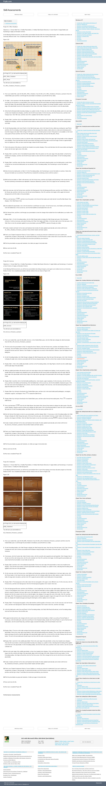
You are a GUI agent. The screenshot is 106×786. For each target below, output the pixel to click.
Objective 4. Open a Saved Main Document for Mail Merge (89, 694)
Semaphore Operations (44, 762)
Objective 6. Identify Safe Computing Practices (86, 112)
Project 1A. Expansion (81, 538)
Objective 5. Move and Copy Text (84, 586)
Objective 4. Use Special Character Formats (86, 244)
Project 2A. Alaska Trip (81, 172)
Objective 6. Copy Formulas (83, 340)
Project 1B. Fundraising (82, 422)
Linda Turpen (70, 741)
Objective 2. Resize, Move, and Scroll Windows (87, 27)
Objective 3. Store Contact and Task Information (87, 53)
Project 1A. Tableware (81, 284)
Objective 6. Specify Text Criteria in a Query (86, 467)
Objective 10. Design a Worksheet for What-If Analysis (88, 349)
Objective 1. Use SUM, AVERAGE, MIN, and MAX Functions (89, 375)
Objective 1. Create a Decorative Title (85, 239)
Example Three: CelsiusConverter (12, 773)
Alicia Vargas (65, 744)
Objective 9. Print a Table (82, 433)
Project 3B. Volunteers (81, 613)
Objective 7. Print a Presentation (83, 553)
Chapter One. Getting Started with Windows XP (87, 23)
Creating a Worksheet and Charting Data (85, 282)
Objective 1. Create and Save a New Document (87, 136)
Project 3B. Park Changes (82, 208)
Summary (79, 37)
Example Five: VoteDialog (9, 775)
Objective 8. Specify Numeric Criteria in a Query (87, 470)
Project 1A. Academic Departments (84, 417)
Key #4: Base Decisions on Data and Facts (83, 768)
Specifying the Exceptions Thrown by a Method (15, 771)
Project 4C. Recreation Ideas (83, 250)
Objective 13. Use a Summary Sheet (84, 306)
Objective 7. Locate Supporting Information (86, 251)
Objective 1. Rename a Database (84, 418)
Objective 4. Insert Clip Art (82, 611)
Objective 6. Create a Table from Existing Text (86, 214)
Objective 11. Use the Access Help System (86, 436)
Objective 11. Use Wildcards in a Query (85, 476)
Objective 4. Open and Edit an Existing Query (86, 464)
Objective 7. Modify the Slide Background (85, 617)
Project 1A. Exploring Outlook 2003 (84, 49)
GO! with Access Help (81, 495)
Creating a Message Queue (45, 757)
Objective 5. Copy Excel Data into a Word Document (88, 657)
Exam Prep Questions (43, 768)
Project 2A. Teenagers (81, 575)
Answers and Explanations (44, 770)
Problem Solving (80, 67)
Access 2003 (79, 409)
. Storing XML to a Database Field (11, 761)
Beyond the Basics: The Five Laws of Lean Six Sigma (85, 770)
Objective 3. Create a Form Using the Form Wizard (87, 506)
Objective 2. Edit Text (81, 137)
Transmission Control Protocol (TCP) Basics (83, 759)
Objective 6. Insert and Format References (86, 182)
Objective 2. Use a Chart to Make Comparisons (87, 376)
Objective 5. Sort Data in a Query (84, 466)
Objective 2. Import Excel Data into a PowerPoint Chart (88, 721)
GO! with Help (80, 68)
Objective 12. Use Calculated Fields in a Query (87, 478)
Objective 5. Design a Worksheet (84, 339)
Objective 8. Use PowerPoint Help (84, 554)
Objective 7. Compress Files (83, 36)
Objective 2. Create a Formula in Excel (85, 653)
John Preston (66, 743)
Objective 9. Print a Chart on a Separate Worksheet (87, 346)
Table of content (53, 14)
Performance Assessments (11, 23)
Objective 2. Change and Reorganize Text (86, 175)
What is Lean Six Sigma (78, 766)
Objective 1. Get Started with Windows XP (85, 26)
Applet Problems (7, 777)
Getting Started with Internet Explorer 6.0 (85, 75)
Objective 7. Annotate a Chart (83, 296)
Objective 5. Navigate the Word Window (85, 143)
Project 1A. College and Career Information (86, 77)
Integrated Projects (81, 639)
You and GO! (79, 163)
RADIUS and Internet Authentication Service (83, 761)
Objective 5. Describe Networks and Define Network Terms (89, 111)
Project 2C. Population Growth (83, 348)
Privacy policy (99, 782)
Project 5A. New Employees (83, 718)
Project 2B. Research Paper (83, 178)
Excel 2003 (79, 278)
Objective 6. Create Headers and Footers (85, 551)
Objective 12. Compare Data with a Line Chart (86, 352)
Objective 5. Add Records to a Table (84, 427)
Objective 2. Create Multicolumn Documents (86, 241)
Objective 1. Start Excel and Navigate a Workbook (87, 285)
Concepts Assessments (82, 40)
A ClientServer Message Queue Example (48, 759)
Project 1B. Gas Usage (82, 300)
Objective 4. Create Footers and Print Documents (87, 140)
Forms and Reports (81, 500)
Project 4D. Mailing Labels (82, 256)
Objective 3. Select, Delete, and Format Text (86, 139)
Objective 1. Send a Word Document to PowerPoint (87, 720)
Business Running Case (82, 164)
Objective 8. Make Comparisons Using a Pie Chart (87, 345)
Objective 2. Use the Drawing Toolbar (85, 206)
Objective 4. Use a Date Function (84, 382)
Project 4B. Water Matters (82, 245)
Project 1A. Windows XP (82, 24)
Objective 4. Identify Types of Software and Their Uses (88, 109)
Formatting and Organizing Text (83, 170)
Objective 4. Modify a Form (82, 508)
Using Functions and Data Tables (84, 372)
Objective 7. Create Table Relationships (85, 430)
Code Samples (7, 769)
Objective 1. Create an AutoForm (84, 503)
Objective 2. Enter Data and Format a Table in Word (88, 671)
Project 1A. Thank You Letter (83, 134)
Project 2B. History (81, 580)
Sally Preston (58, 744)
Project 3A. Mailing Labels (82, 686)
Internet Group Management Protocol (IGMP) (83, 757)
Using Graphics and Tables (82, 202)
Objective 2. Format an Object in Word (85, 704)
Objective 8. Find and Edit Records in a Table (86, 431)
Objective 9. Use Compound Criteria (84, 472)
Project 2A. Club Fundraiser (83, 458)
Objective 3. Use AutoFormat (83, 335)
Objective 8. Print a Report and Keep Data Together (88, 514)
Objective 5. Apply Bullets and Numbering (85, 614)
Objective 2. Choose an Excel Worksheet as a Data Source (89, 691)
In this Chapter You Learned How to (84, 115)
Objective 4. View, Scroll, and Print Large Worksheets (88, 336)
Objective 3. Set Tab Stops (82, 209)
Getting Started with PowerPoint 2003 (85, 536)
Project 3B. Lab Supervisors (83, 378)
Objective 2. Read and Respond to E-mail (85, 52)
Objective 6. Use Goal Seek (83, 387)
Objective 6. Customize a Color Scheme (85, 616)
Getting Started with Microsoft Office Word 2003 (87, 133)
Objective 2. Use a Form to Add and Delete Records (88, 505)
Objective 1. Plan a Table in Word (84, 670)
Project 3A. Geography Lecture (83, 373)
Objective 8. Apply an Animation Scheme (85, 619)
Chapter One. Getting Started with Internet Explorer (87, 74)
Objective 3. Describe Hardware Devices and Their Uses (89, 108)
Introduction (79, 648)
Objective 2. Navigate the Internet (84, 81)
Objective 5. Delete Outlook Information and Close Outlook (89, 56)
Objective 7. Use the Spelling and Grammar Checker (88, 146)
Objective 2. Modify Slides (82, 578)
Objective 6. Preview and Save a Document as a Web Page (89, 248)
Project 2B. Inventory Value (82, 338)
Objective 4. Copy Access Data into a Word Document (88, 656)
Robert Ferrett (58, 743)
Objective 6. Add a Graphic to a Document (86, 145)
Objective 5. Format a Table (82, 212)
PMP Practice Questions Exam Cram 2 (47, 766)
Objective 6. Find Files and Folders (84, 34)
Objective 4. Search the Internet (83, 84)
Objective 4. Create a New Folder (84, 31)
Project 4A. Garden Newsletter (83, 238)
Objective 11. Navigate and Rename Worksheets (87, 303)
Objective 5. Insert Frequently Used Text (85, 181)
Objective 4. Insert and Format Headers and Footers (88, 179)
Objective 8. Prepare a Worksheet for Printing (86, 297)
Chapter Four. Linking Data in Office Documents (87, 698)
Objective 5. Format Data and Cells (84, 293)
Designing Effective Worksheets (83, 327)
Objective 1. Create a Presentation (84, 577)
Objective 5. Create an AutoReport (84, 509)
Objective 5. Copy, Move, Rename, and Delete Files (88, 33)
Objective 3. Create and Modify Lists (84, 176)
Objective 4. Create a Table (82, 211)
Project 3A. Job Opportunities (83, 203)
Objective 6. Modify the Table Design (84, 428)
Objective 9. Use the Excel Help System (85, 299)
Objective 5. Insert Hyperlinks (83, 247)
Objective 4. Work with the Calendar (84, 55)
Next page (87, 14)
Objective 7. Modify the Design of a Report (86, 512)
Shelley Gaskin (63, 741)
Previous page (19, 14)
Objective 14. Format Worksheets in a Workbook (87, 307)
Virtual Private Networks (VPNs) (80, 762)
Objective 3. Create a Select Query (84, 463)
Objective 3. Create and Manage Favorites (86, 83)
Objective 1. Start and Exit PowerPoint (85, 539)
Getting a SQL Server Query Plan (11, 763)
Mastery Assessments (81, 65)
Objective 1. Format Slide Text (83, 607)
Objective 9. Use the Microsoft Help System (86, 151)
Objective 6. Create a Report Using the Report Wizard (88, 511)
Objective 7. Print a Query (82, 469)
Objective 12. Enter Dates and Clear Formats (86, 305)
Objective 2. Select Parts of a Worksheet (85, 287)
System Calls (41, 755)
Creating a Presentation (82, 574)
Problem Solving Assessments (83, 446)
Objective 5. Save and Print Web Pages (85, 86)
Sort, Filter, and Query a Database (84, 457)
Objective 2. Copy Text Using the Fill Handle (86, 333)
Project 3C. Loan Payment (82, 384)
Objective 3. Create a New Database (84, 424)
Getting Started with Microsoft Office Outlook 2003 (87, 47)
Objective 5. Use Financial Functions (84, 385)
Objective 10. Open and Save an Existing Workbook (88, 302)
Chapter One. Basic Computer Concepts (85, 102)
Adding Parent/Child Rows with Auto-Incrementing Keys (17, 756)
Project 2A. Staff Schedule (82, 329)
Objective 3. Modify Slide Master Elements (86, 610)
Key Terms (79, 39)
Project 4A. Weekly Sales (82, 701)
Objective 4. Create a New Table (84, 425)
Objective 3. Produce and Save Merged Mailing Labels (88, 692)
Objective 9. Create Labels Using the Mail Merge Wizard (89, 257)
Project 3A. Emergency (82, 605)
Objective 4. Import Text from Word (84, 584)
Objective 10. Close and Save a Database (86, 434)
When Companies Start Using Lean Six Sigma (83, 772)
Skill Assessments (81, 62)
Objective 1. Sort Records (82, 460)
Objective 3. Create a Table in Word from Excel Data (88, 673)
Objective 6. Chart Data (82, 294)
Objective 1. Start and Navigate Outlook (85, 50)
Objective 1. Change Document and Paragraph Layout (88, 173)
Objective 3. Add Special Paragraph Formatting (87, 242)
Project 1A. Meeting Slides (82, 650)
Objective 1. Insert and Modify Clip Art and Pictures (87, 205)
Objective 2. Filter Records (82, 461)
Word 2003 (79, 124)
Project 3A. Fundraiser (81, 502)
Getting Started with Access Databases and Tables (87, 415)
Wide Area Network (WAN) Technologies (82, 755)
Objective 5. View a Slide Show (83, 550)
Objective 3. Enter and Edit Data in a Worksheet (87, 288)
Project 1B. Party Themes (82, 142)
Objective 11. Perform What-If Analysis (85, 351)
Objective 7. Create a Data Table (84, 388)
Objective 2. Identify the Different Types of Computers (88, 106)
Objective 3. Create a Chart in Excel (84, 654)
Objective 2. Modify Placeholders (84, 608)
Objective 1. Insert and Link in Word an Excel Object (88, 703)
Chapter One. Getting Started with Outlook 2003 (87, 46)
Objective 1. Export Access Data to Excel (85, 651)
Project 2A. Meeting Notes (82, 668)
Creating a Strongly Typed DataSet (12, 754)
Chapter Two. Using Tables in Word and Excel (86, 665)
